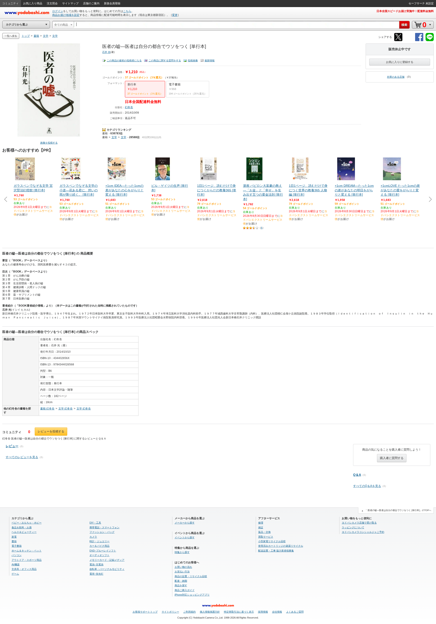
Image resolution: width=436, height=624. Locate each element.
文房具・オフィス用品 (24, 569)
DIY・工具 (95, 522)
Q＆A (357, 475)
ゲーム (15, 573)
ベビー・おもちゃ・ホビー (27, 522)
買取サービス (265, 536)
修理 (260, 522)
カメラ (93, 536)
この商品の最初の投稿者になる (124, 60)
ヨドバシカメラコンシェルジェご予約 (363, 532)
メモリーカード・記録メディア (106, 560)
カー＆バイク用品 (99, 545)
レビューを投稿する (51, 431)
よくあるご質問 (295, 611)
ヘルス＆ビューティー (24, 532)
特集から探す (182, 552)
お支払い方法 (182, 571)
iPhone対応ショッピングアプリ (192, 594)
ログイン (57, 11)
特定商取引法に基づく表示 (239, 611)
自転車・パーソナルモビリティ (106, 569)
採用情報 (263, 611)
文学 (114, 137)
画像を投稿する (49, 142)
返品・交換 (264, 532)
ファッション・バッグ (101, 532)
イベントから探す (185, 537)
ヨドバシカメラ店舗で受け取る (359, 522)
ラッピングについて (353, 527)
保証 (260, 527)
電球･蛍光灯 (96, 573)
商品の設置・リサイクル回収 (191, 576)
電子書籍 (17, 545)
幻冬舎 (129, 107)
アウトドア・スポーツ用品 (27, 560)
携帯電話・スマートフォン (104, 527)
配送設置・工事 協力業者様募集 (276, 550)
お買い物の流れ (183, 567)
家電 (14, 536)
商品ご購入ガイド (185, 590)
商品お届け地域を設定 (65, 15)
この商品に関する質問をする (165, 60)
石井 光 (106, 52)
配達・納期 (181, 580)
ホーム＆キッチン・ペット (27, 550)
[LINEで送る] (430, 40)
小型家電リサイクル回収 (272, 541)
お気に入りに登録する (399, 62)
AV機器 (16, 564)
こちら (127, 11)
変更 (175, 15)
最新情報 (210, 60)
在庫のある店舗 (395, 76)
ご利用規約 (189, 611)
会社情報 (277, 611)
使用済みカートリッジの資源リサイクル (280, 545)
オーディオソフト (99, 555)
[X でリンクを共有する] (398, 40)
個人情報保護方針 (210, 611)
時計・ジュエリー (99, 541)
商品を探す (181, 585)
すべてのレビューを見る (22, 457)
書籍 (105, 133)
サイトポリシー (170, 611)
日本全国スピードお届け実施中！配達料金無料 (405, 11)
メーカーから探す (185, 522)
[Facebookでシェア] (419, 40)
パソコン (17, 555)
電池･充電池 (96, 564)
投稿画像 (193, 60)
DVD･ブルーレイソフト (102, 550)
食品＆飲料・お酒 (22, 527)
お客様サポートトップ (145, 611)
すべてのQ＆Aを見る (367, 486)
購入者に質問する (392, 458)
